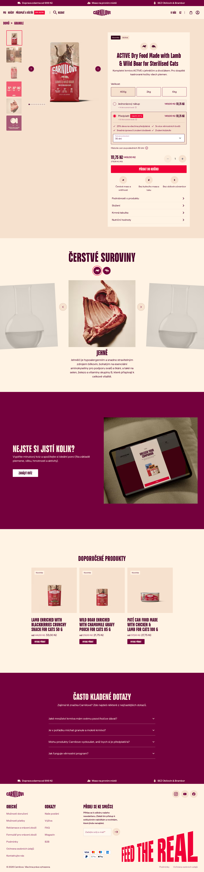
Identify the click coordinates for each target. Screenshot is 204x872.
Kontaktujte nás (15, 855)
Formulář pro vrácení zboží (21, 834)
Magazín (50, 834)
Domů (6, 23)
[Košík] (191, 12)
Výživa (48, 820)
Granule (19, 23)
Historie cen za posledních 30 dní (127, 148)
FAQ (47, 827)
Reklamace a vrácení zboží (21, 827)
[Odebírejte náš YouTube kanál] (185, 794)
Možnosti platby (15, 820)
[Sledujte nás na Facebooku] (194, 794)
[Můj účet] (197, 12)
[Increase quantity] (182, 159)
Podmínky (12, 841)
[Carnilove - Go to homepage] (102, 12)
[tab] (97, 270)
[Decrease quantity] (168, 159)
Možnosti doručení (17, 813)
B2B (47, 841)
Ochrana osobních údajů (20, 848)
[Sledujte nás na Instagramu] (176, 794)
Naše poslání (52, 813)
